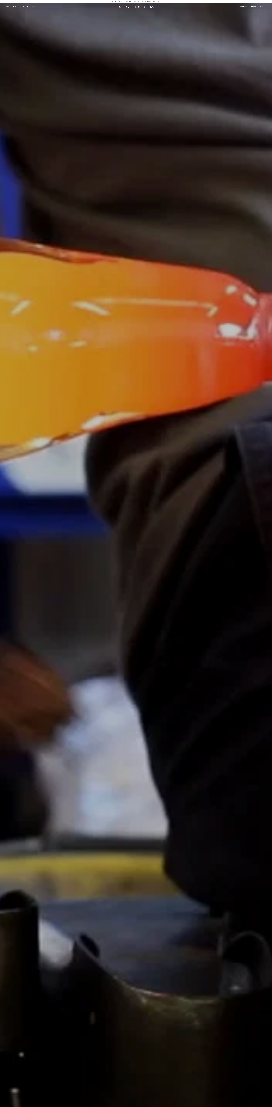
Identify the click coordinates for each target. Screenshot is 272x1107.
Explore (16, 6)
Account (243, 6)
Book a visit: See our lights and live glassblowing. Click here (136, 1)
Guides (25, 6)
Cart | (263, 6)
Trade (34, 6)
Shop (8, 6)
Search (253, 6)
